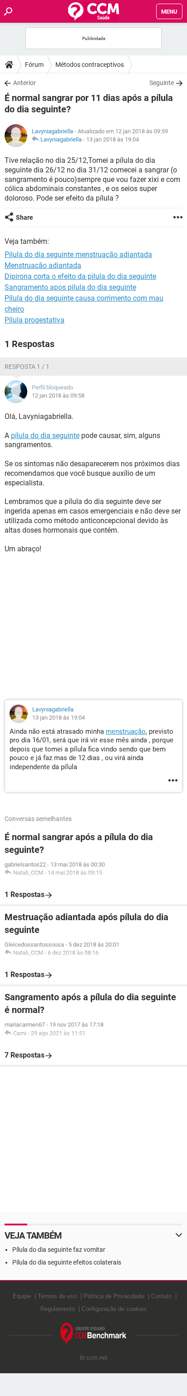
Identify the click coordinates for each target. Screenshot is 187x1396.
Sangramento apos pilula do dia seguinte (70, 287)
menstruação (126, 731)
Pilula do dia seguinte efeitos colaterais (66, 1262)
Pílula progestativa (34, 320)
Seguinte (161, 82)
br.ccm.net (94, 1357)
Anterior (24, 82)
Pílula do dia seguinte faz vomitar (58, 1249)
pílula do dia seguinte (45, 435)
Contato (161, 1296)
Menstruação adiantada (43, 265)
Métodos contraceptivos (89, 64)
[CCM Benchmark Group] (93, 1334)
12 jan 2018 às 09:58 (58, 395)
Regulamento (57, 1308)
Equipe (22, 1296)
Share (24, 217)
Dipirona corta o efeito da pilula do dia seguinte (80, 276)
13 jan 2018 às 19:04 (112, 139)
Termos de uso (57, 1296)
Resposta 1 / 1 (27, 366)
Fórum (34, 64)
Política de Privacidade (114, 1296)
